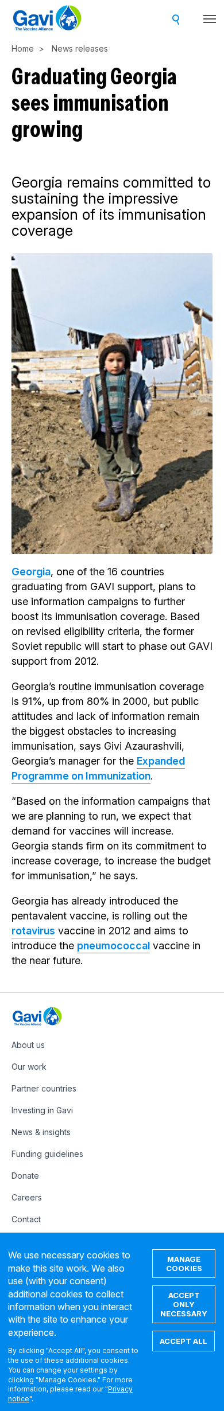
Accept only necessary (183, 1304)
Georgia (31, 572)
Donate (25, 1175)
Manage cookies (184, 1263)
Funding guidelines (47, 1154)
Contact (26, 1219)
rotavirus (33, 931)
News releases (80, 48)
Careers (26, 1197)
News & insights (41, 1132)
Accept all (183, 1341)
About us (28, 1045)
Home (22, 48)
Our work (29, 1066)
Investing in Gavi (42, 1110)
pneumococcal (113, 946)
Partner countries (43, 1088)
